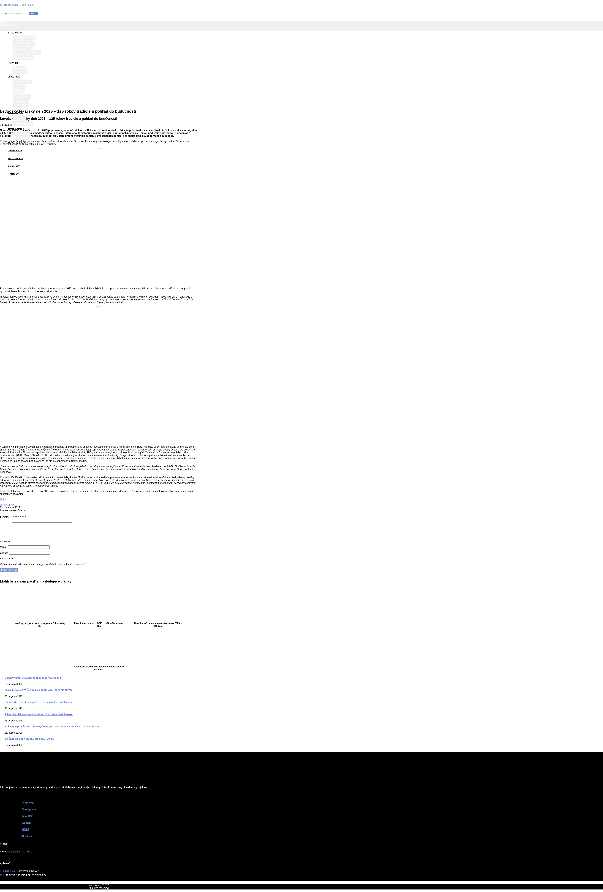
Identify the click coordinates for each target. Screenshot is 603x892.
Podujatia (19, 71)
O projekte (15, 150)
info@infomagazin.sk (20, 851)
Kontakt (13, 174)
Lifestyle (14, 76)
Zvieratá (19, 99)
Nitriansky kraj (22, 46)
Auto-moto (20, 107)
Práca (17, 121)
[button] (7, 24)
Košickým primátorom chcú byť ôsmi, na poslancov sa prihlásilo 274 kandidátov (52, 726)
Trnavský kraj (22, 40)
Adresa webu (7, 558)
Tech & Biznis (16, 129)
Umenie (18, 68)
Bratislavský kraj (24, 38)
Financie (19, 118)
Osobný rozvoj (23, 123)
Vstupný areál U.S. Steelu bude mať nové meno (33, 678)
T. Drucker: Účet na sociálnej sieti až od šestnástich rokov (39, 714)
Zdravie (18, 84)
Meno (3, 547)
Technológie (21, 134)
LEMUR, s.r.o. (7, 871)
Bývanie (19, 87)
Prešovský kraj (23, 57)
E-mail (4, 552)
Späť (2, 499)
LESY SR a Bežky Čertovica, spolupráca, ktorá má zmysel (39, 690)
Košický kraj (21, 55)
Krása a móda (22, 82)
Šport (17, 104)
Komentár (6, 541)
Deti (16, 93)
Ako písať (14, 166)
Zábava (18, 90)
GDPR (25, 829)
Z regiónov (15, 32)
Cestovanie (21, 101)
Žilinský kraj (21, 49)
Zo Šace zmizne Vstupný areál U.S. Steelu (29, 738)
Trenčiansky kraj (24, 43)
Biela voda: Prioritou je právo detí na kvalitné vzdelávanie (39, 702)
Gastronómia (22, 96)
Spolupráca (15, 158)
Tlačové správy (18, 142)
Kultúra (13, 63)
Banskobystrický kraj (26, 52)
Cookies (27, 836)
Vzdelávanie (15, 113)
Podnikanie (21, 137)
